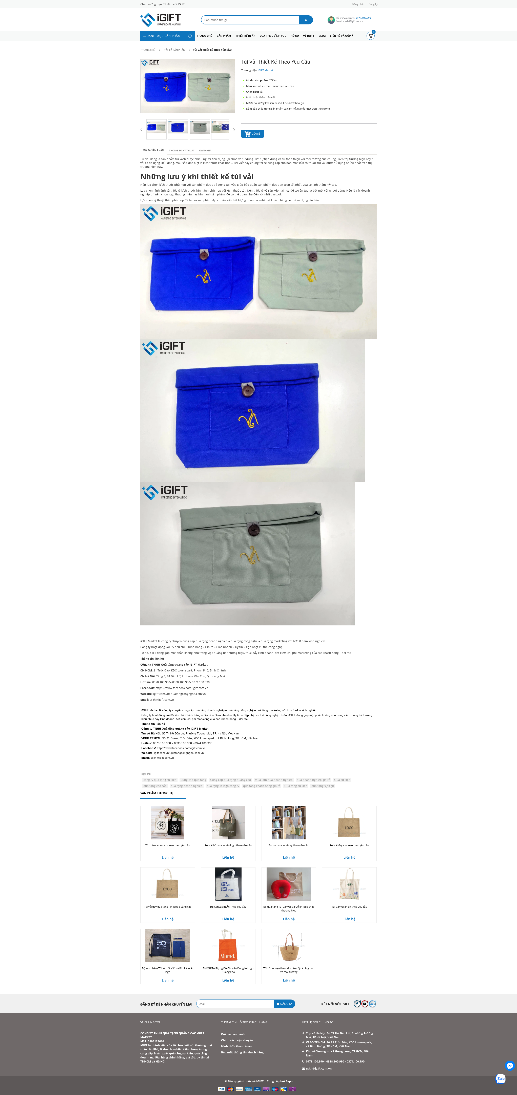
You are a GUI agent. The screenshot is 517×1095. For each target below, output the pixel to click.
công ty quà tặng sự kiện (160, 780)
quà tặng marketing (274, 641)
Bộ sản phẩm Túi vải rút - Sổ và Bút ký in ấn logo (167, 970)
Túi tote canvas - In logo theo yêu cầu (167, 845)
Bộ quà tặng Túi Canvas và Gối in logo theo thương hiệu (288, 908)
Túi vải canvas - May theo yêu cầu (289, 845)
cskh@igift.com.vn (162, 757)
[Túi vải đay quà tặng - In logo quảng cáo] (168, 884)
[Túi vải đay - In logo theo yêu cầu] (349, 822)
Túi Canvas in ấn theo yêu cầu (349, 906)
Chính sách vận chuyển (237, 1040)
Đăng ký (373, 4)
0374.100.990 (356, 1061)
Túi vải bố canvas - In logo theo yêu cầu (228, 845)
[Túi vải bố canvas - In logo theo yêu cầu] (228, 822)
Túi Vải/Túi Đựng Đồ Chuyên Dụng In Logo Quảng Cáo (228, 970)
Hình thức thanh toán (236, 1046)
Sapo (289, 1081)
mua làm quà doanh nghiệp (274, 780)
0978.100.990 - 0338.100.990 (325, 1061)
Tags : (144, 774)
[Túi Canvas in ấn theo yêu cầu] (349, 884)
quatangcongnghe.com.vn (188, 694)
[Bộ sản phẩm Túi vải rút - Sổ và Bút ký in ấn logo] (168, 945)
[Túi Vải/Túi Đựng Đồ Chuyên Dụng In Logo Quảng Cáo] (228, 945)
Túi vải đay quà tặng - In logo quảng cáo (167, 906)
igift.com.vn (161, 752)
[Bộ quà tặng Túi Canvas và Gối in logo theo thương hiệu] (289, 884)
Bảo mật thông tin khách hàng (242, 1052)
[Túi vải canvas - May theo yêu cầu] (289, 822)
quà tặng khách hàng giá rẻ (261, 786)
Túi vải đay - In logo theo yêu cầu (349, 845)
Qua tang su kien (295, 786)
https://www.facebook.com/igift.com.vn (181, 748)
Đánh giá (205, 150)
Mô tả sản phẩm (153, 150)
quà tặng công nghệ (244, 641)
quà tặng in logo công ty (223, 786)
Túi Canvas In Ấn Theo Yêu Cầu (228, 906)
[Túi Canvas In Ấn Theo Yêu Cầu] (228, 884)
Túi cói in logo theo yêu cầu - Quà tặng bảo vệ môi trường (288, 970)
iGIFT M (145, 641)
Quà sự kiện (342, 780)
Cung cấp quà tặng (193, 780)
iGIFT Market (265, 70)
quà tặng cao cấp (155, 786)
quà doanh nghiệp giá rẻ (313, 780)
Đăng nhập (358, 4)
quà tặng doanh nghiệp (212, 641)
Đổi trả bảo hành (233, 1034)
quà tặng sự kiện (322, 786)
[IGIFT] (160, 20)
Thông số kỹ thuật (181, 150)
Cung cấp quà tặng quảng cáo (230, 780)
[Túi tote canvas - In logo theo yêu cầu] (168, 822)
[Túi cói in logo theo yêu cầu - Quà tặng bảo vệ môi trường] (289, 945)
